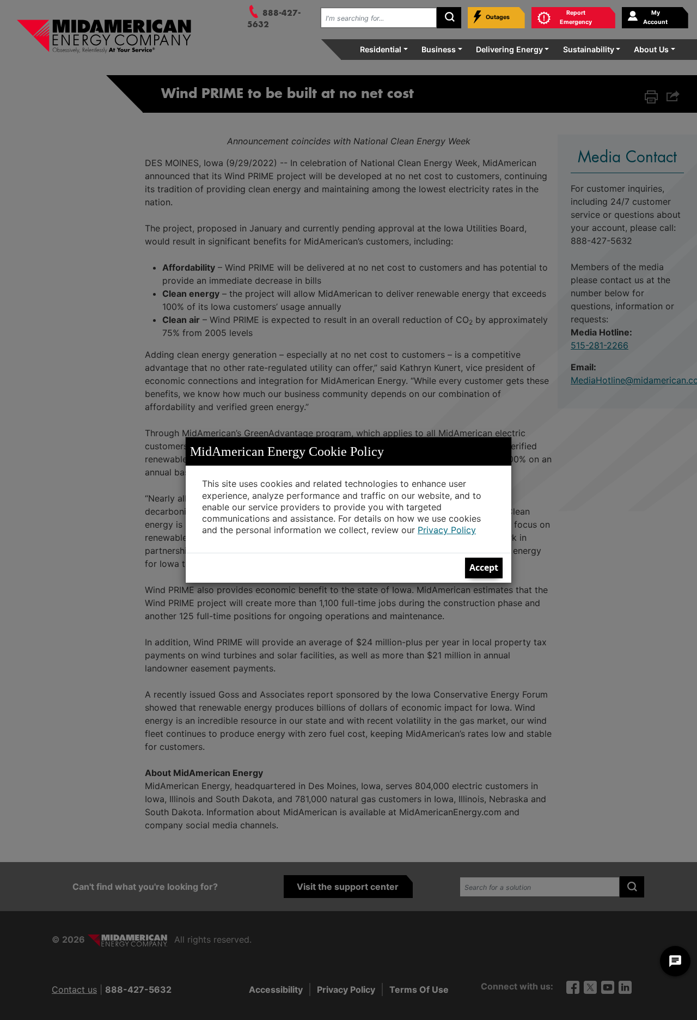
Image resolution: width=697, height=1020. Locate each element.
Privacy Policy (447, 529)
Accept (483, 567)
